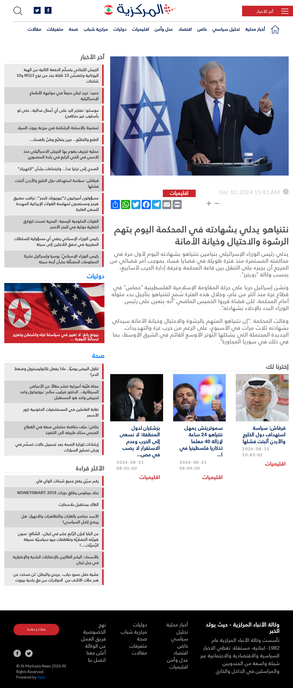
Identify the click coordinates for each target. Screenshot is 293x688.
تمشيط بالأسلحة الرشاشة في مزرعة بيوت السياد (58, 128)
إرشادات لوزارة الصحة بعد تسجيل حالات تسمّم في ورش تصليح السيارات (57, 447)
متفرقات (55, 29)
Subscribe (36, 629)
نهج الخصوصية (94, 627)
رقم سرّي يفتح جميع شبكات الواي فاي (67, 481)
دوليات (120, 29)
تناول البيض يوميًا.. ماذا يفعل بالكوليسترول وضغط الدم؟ (57, 371)
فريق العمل (93, 638)
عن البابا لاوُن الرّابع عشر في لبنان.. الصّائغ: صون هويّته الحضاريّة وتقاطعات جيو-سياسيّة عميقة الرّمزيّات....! (58, 539)
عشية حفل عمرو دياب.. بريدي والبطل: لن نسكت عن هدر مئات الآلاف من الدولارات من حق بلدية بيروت (56, 577)
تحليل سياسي (226, 29)
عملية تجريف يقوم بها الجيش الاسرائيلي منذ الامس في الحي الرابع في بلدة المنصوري (61, 154)
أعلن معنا (96, 652)
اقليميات (140, 29)
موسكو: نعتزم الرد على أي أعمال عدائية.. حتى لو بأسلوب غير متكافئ (58, 113)
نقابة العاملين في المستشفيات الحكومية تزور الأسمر (61, 412)
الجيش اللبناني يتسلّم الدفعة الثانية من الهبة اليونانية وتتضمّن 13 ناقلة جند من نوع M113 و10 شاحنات (58, 75)
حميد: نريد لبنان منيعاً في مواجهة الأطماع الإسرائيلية (64, 95)
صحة (73, 29)
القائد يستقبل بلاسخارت (79, 504)
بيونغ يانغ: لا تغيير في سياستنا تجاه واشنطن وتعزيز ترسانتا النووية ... (56, 336)
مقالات (34, 29)
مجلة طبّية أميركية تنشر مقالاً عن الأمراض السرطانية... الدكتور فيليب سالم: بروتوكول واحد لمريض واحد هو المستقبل (59, 391)
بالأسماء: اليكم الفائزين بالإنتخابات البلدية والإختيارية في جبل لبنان (56, 559)
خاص (202, 29)
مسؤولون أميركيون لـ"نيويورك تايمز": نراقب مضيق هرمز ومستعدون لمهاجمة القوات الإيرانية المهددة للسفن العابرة (56, 203)
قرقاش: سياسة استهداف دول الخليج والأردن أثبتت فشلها (264, 434)
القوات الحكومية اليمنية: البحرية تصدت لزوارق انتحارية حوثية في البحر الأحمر (61, 224)
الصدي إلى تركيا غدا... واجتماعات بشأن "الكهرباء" (58, 169)
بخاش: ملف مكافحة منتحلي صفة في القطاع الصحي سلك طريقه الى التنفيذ (61, 429)
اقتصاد (185, 29)
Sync (41, 677)
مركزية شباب (96, 29)
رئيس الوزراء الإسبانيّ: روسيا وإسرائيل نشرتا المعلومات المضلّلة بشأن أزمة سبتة (61, 259)
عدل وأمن (164, 29)
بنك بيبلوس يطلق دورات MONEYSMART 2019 (58, 493)
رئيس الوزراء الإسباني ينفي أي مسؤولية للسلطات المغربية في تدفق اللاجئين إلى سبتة (56, 241)
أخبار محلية (255, 29)
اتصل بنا (97, 659)
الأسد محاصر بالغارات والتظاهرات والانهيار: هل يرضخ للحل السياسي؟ (60, 519)
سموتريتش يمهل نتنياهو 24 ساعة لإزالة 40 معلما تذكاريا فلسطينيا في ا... (201, 440)
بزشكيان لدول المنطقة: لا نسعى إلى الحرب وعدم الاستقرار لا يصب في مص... (140, 440)
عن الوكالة (95, 645)
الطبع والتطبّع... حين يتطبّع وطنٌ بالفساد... (64, 139)
